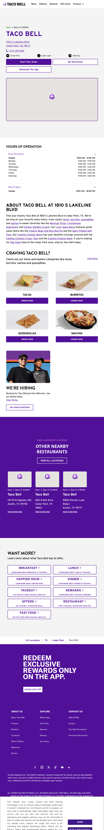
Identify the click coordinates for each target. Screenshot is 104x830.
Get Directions (75, 62)
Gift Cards (65, 4)
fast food (15, 242)
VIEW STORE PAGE (15, 512)
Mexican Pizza (58, 223)
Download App (32, 689)
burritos (75, 219)
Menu (34, 4)
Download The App (28, 69)
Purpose (77, 4)
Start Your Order (29, 62)
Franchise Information (78, 735)
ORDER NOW (27, 300)
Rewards (54, 4)
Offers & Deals (17, 741)
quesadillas (87, 219)
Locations (15, 735)
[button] (23, 712)
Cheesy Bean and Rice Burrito (46, 231)
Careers (72, 723)
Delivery (43, 4)
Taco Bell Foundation (78, 729)
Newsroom (15, 747)
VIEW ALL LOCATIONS (52, 460)
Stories (14, 753)
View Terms (12, 400)
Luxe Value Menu (65, 227)
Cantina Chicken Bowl (60, 238)
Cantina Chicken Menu (30, 235)
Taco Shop (44, 741)
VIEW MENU (92, 259)
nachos (15, 223)
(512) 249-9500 (16, 50)
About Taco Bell (18, 717)
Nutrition (15, 729)
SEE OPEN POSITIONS (20, 407)
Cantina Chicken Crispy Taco (22, 238)
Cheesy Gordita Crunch (37, 227)
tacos (66, 219)
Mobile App (45, 717)
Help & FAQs (74, 717)
